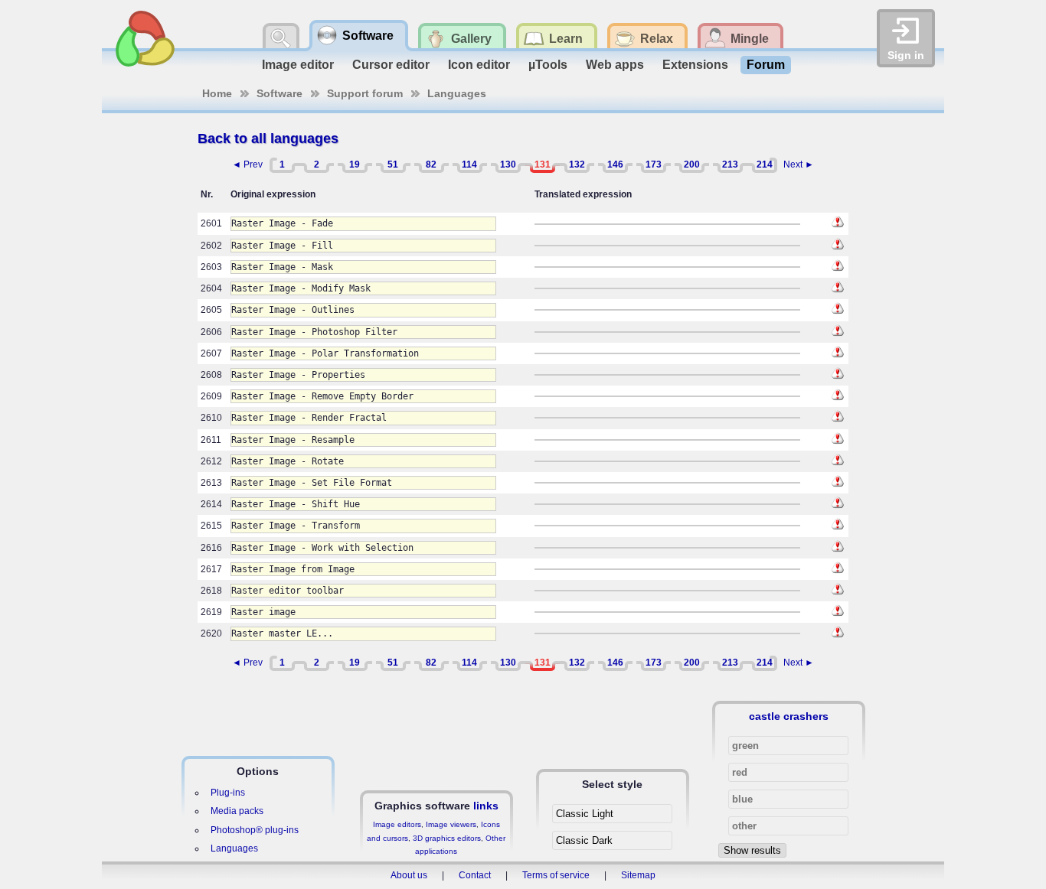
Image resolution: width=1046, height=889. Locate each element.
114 (469, 164)
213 (730, 164)
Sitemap (638, 875)
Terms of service (556, 875)
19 (354, 164)
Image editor (298, 64)
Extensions (695, 64)
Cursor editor (391, 64)
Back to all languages (268, 138)
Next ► (798, 164)
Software (279, 93)
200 (692, 164)
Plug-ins (228, 792)
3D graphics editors (447, 838)
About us (409, 875)
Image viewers (451, 824)
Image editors (397, 824)
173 (654, 164)
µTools (547, 64)
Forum (766, 64)
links (485, 805)
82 (431, 164)
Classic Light (584, 813)
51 (392, 164)
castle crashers (789, 716)
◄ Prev (247, 164)
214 (765, 164)
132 (577, 164)
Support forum (365, 93)
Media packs (237, 811)
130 (508, 164)
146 (615, 164)
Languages (456, 93)
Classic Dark (584, 840)
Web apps (615, 64)
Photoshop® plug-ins (255, 830)
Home (217, 93)
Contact (475, 875)
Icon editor (479, 64)
